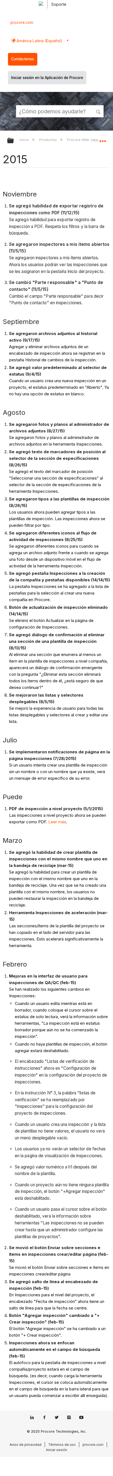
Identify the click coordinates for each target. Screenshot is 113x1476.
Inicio (25, 139)
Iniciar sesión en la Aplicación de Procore (47, 77)
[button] (99, 111)
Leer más (57, 821)
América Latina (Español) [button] (38, 40)
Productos (48, 139)
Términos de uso (62, 1445)
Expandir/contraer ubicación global (102, 139)
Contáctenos (22, 59)
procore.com (21, 22)
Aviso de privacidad (25, 1445)
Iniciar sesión (56, 1450)
